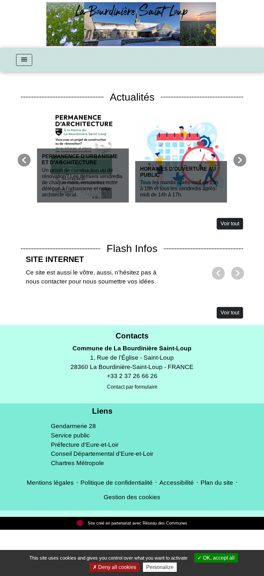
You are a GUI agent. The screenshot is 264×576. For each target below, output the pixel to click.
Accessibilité (176, 529)
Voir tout (230, 223)
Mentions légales (50, 529)
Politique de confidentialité (116, 529)
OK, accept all (218, 558)
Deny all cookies (116, 567)
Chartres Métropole (77, 509)
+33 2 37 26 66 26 (132, 422)
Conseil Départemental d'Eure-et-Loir (102, 500)
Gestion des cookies (132, 543)
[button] (218, 296)
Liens (102, 457)
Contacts (132, 382)
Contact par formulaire (132, 433)
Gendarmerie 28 (73, 472)
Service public (70, 481)
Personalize (160, 567)
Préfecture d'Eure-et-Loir (84, 491)
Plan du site (217, 529)
